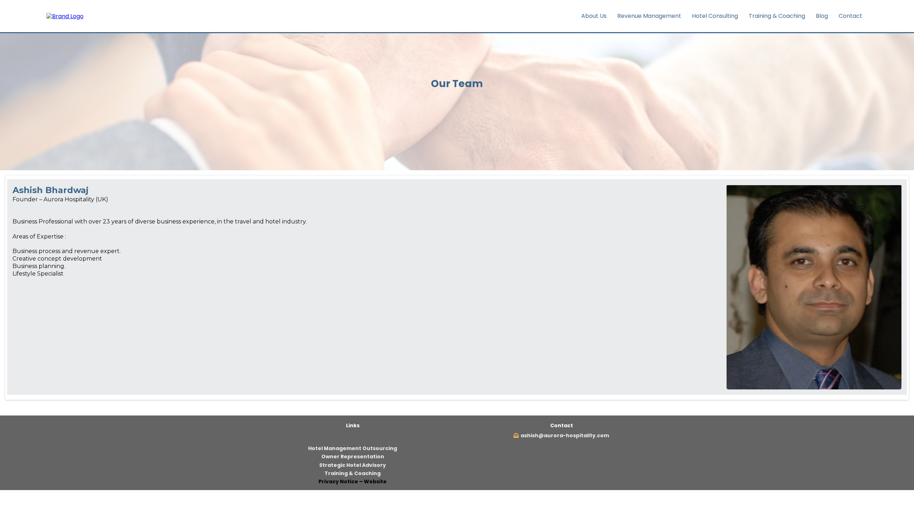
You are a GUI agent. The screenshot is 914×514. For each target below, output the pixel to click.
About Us (594, 16)
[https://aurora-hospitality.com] (65, 16)
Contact (850, 16)
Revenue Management (649, 16)
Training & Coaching (777, 16)
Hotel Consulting (715, 16)
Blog (822, 16)
